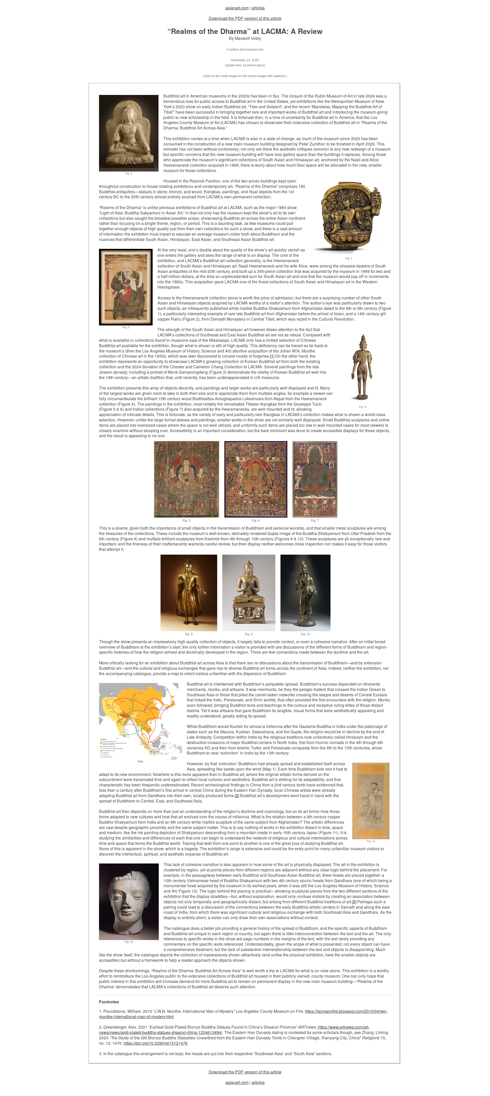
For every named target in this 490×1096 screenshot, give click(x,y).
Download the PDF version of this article (245, 18)
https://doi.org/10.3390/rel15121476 (156, 1043)
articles (258, 8)
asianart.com (237, 8)
